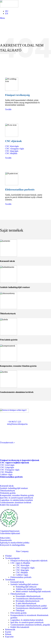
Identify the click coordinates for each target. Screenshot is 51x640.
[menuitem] (6, 11)
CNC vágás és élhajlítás (20, 563)
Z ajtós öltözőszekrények (26, 603)
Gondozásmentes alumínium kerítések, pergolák (30, 625)
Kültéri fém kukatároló (9, 505)
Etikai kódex (5, 538)
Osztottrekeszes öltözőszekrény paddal (31, 608)
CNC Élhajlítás (6, 472)
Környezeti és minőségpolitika (12, 545)
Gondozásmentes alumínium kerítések (15, 502)
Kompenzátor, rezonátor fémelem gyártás (17, 495)
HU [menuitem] (6, 11)
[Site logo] (9, 7)
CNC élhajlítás (11, 153)
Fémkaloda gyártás (8, 493)
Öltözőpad (20, 610)
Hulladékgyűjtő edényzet (26, 587)
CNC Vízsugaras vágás (9, 470)
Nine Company (22, 551)
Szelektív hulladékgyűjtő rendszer (14, 488)
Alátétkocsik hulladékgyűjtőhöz (29, 589)
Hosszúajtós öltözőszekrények (28, 596)
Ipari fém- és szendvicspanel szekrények (16, 498)
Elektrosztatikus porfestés (20, 577)
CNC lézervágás (12, 146)
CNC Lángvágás (7, 467)
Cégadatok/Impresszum (9, 531)
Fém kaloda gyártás (18, 613)
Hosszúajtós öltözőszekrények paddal (31, 606)
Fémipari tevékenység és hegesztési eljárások (28, 560)
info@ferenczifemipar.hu (17, 424)
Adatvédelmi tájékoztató (10, 533)
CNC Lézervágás (7, 465)
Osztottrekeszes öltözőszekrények (29, 598)
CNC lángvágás (11, 151)
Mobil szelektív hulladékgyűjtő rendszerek (33, 591)
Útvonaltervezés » (7, 442)
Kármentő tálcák (7, 486)
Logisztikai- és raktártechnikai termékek (16, 500)
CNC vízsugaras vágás (14, 148)
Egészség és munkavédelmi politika (14, 542)
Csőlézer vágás (6, 474)
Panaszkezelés (6, 540)
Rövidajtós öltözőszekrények (27, 601)
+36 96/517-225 (14, 422)
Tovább (8, 109)
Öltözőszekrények (7, 490)
